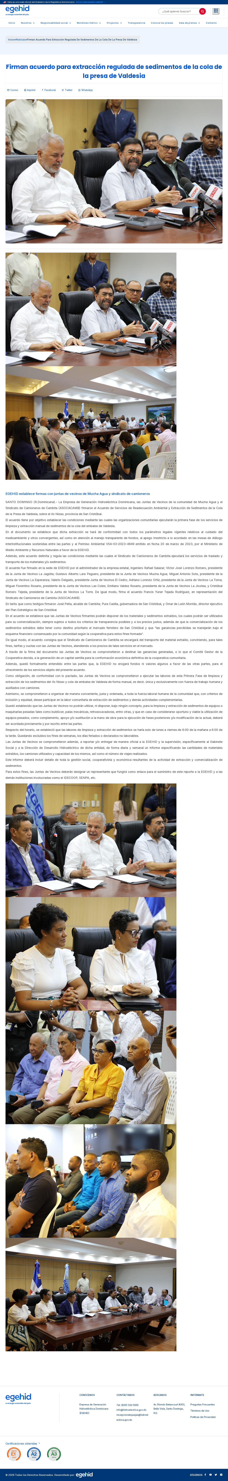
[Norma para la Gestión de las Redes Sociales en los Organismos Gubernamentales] (14, 1455)
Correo (14, 90)
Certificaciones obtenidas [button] (22, 1443)
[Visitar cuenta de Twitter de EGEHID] (215, 1475)
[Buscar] (202, 11)
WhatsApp (87, 90)
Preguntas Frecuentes (202, 1404)
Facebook (50, 90)
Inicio (12, 22)
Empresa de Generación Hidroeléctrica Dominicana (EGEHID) (93, 1408)
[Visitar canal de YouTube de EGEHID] (210, 1475)
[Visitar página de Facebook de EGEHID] (205, 1475)
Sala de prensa (188, 22)
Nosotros (26, 22)
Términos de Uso (199, 1410)
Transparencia (136, 22)
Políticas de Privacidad (202, 1417)
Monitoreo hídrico (87, 22)
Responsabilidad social (54, 22)
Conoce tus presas (162, 22)
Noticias (21, 39)
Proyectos (113, 22)
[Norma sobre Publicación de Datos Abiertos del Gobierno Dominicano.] (54, 1455)
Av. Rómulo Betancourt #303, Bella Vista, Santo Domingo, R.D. (169, 1408)
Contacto (211, 22)
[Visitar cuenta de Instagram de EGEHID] (221, 1475)
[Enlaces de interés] (215, 11)
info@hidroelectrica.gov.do (131, 1409)
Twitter (68, 90)
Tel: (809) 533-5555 (128, 1405)
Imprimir (31, 90)
